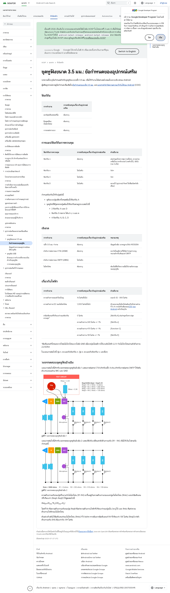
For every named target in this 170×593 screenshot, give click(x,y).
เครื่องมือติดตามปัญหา (133, 577)
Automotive (107, 16)
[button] (14, 40)
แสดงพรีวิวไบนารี (42, 565)
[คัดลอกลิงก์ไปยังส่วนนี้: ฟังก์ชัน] (53, 95)
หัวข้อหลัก (53, 16)
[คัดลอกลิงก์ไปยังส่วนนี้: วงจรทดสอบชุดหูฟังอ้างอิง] (75, 362)
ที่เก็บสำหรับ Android (44, 553)
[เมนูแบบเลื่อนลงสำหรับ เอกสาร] (30, 3)
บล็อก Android (86, 561)
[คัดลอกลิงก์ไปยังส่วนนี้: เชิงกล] (51, 228)
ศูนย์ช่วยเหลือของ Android (135, 553)
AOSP (44, 62)
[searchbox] (16, 24)
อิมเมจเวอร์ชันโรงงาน (44, 569)
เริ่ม (160, 37)
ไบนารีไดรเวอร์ (41, 573)
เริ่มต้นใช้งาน (22, 16)
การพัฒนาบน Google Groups (92, 573)
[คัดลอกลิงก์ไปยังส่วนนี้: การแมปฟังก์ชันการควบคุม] (76, 142)
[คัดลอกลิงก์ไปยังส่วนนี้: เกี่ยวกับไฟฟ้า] (60, 281)
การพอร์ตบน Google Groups (92, 577)
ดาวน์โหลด (40, 561)
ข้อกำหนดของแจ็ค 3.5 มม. (83, 85)
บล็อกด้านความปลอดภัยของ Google (94, 565)
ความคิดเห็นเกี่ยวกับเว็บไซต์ (101, 588)
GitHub (39, 577)
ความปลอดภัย (38, 16)
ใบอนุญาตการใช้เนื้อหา (86, 532)
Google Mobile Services (134, 569)
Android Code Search (45, 3)
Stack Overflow (131, 573)
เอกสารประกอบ (9, 10)
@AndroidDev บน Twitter (91, 557)
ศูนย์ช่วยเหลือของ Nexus (134, 561)
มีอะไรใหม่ (6, 16)
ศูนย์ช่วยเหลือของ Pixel (133, 557)
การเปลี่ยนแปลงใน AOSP (95, 38)
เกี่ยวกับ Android (42, 588)
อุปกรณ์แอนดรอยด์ (88, 16)
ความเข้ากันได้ (69, 16)
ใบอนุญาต (71, 588)
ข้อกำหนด (40, 557)
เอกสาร (24, 3)
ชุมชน (54, 588)
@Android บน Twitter (89, 553)
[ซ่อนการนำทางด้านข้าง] (30, 588)
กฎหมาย (62, 588)
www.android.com (132, 565)
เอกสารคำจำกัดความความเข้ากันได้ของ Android (115, 85)
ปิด (149, 37)
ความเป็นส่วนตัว (83, 588)
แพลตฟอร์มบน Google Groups (93, 569)
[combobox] (118, 3)
